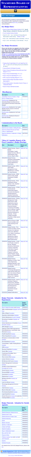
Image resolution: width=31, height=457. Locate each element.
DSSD (3, 420)
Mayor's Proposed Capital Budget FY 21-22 (12, 75)
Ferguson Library (5, 435)
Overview (10, 368)
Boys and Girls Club (6, 433)
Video (23, 36)
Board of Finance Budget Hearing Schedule (12, 29)
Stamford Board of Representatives (15, 5)
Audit (16, 437)
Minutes (19, 36)
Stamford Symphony (6, 428)
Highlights (16, 315)
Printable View (10, 451)
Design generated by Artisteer (24, 452)
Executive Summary (16, 317)
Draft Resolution (5, 100)
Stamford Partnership (6, 418)
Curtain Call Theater (6, 426)
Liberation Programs (6, 442)
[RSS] (1, 451)
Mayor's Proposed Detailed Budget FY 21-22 (12, 73)
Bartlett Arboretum (6, 422)
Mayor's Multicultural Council (8, 431)
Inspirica (4, 440)
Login (13, 1)
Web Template (11, 455)
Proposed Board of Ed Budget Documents (11, 68)
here (2, 447)
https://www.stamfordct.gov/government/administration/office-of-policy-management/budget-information (16, 54)
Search (8, 1)
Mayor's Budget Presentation (8, 307)
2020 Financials (5, 438)
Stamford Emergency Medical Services (10, 412)
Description (12, 397)
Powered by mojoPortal (12, 452)
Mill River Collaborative (7, 424)
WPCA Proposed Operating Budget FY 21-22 (12, 77)
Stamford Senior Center (7, 414)
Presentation (11, 313)
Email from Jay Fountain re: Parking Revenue (11, 127)
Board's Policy (15, 22)
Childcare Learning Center (7, 437)
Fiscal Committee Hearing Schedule (10, 33)
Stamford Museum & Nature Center (9, 416)
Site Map (5, 451)
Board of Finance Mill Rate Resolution (11, 86)
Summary (18, 307)
